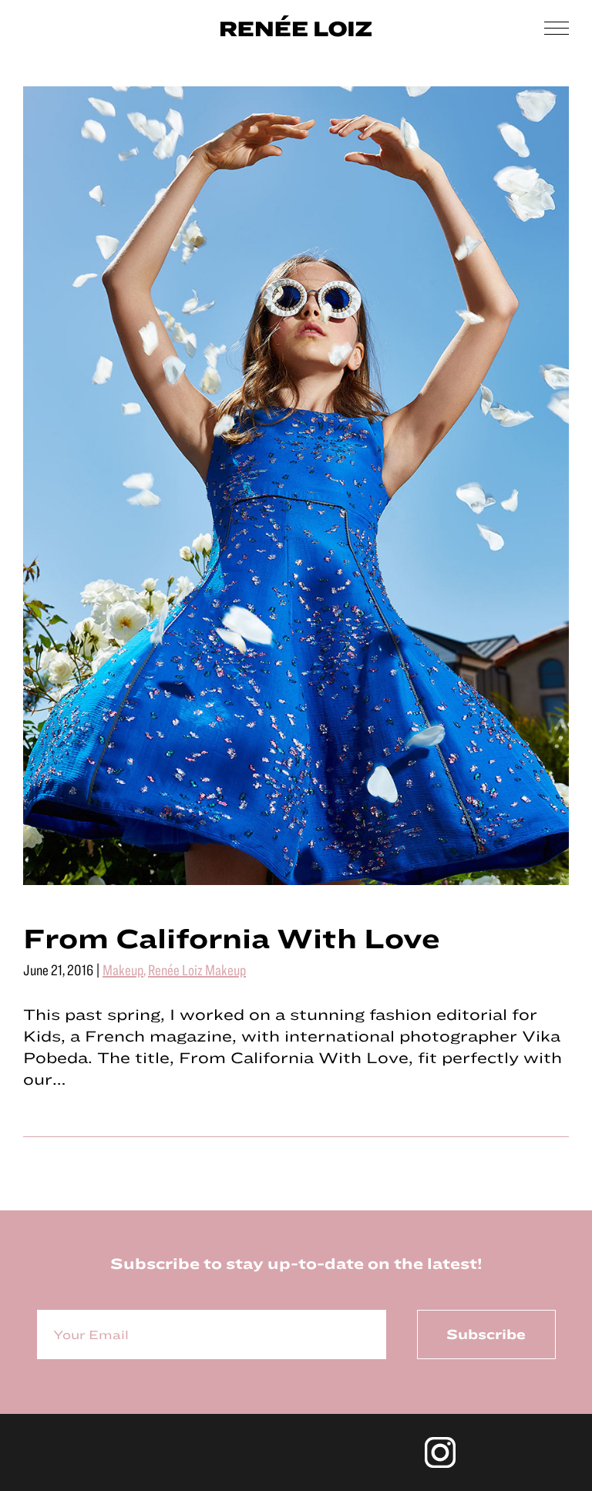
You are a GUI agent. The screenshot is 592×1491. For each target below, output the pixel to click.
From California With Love (231, 937)
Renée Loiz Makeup (197, 969)
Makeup (123, 969)
